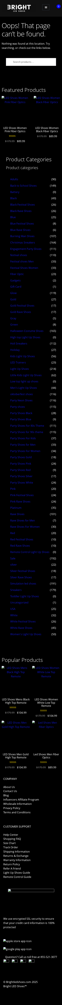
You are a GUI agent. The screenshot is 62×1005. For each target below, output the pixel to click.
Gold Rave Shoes (20, 312)
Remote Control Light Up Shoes (29, 552)
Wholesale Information (17, 804)
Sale (12, 558)
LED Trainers (18, 362)
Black (13, 198)
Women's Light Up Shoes (25, 634)
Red (12, 533)
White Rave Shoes (21, 628)
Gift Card (15, 286)
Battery (14, 192)
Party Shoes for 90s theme (26, 432)
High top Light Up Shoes (25, 337)
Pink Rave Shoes (20, 501)
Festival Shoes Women (24, 268)
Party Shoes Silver (21, 476)
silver (13, 564)
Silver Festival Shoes (22, 571)
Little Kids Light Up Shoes (26, 375)
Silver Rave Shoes (21, 577)
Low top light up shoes (24, 381)
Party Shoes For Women (25, 451)
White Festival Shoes (23, 621)
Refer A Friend (12, 868)
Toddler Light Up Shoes (24, 596)
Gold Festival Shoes (22, 305)
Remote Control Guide (17, 877)
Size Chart (9, 843)
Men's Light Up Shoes (23, 388)
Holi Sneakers (18, 343)
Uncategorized (19, 602)
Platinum (15, 508)
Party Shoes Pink (20, 463)
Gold (13, 299)
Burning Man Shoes (22, 236)
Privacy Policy (11, 808)
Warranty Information (17, 860)
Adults (14, 179)
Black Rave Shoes (21, 211)
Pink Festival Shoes (22, 495)
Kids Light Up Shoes (22, 356)
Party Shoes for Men (23, 444)
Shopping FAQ (12, 839)
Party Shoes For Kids (23, 438)
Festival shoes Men (22, 261)
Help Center (10, 835)
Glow (13, 293)
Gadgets (15, 280)
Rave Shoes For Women (25, 526)
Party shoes (17, 407)
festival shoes (18, 255)
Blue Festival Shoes (22, 223)
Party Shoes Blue (20, 419)
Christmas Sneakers (22, 242)
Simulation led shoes (23, 583)
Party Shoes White (21, 482)
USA (12, 609)
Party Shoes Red (20, 470)
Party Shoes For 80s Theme (27, 425)
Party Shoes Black (21, 413)
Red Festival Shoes (21, 539)
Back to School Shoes (23, 185)
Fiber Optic (17, 274)
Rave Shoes (17, 514)
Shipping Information (16, 851)
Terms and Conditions (17, 812)
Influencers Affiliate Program (21, 799)
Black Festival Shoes (22, 204)
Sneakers (16, 590)
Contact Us (10, 791)
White (14, 615)
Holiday (15, 350)
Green (14, 324)
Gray (13, 318)
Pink (13, 489)
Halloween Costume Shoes (26, 331)
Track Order (10, 847)
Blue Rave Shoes (20, 230)
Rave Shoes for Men (22, 520)
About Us (9, 787)
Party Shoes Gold (21, 457)
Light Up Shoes (19, 369)
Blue (13, 217)
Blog (6, 795)
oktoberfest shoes (21, 394)
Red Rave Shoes (20, 545)
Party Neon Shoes (21, 400)
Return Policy (11, 864)
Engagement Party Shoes (25, 249)
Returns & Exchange (15, 856)
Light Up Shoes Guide (16, 872)
